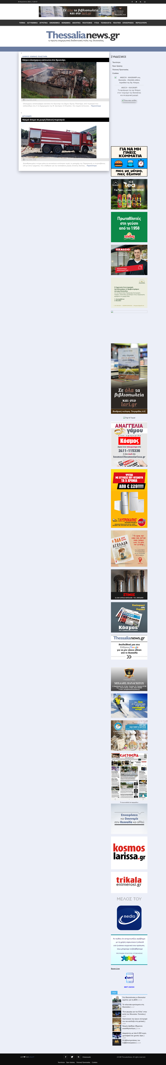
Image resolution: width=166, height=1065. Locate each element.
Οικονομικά (54, 23)
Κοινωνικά (66, 23)
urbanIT (31, 1057)
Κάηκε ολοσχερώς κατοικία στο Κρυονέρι (44, 60)
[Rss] (78, 1057)
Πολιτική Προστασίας (120, 70)
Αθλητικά (76, 23)
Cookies (115, 73)
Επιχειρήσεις (128, 23)
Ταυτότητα (116, 62)
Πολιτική (117, 23)
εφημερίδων (135, 802)
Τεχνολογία (106, 23)
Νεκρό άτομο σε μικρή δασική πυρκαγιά (43, 119)
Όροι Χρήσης (117, 66)
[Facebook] (65, 1057)
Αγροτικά (43, 23)
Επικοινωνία (87, 1057)
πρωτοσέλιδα (126, 802)
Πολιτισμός (87, 23)
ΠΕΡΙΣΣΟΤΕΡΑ (141, 23)
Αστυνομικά (32, 23)
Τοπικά (22, 23)
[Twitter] (72, 1057)
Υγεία (96, 23)
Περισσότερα (96, 106)
